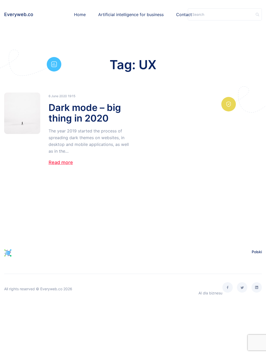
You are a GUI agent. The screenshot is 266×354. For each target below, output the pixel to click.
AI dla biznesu (210, 293)
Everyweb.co (18, 14)
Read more (61, 162)
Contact (184, 14)
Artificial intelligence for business (131, 14)
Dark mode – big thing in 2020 (85, 113)
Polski (257, 252)
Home (80, 14)
